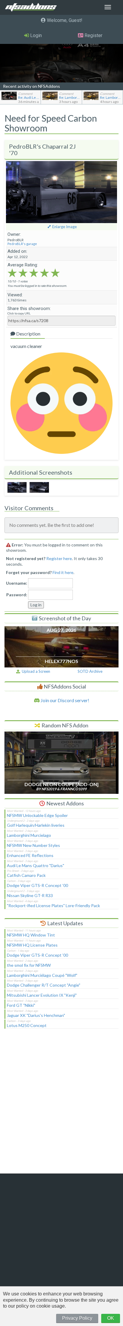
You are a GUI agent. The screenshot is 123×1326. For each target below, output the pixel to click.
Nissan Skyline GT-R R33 (30, 895)
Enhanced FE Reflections (30, 855)
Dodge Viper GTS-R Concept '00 (37, 885)
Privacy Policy (77, 1318)
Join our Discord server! (64, 700)
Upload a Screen (35, 671)
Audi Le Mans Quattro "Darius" (35, 865)
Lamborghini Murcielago (29, 835)
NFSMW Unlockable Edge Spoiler (37, 815)
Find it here (63, 572)
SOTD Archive (90, 671)
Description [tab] (27, 333)
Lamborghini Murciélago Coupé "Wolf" (42, 975)
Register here (59, 558)
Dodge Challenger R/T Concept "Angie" (43, 985)
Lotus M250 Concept (27, 1025)
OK (110, 1318)
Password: (16, 594)
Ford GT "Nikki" (21, 1005)
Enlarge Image (64, 226)
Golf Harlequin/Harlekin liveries (35, 825)
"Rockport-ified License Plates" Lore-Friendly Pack (53, 905)
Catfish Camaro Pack (26, 875)
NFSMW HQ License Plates (32, 944)
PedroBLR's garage (22, 243)
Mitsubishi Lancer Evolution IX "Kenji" (42, 995)
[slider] (34, 273)
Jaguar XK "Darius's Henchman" (36, 1015)
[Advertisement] (61, 1105)
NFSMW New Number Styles (33, 845)
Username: (16, 583)
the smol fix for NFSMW (29, 965)
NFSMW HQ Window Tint (31, 934)
